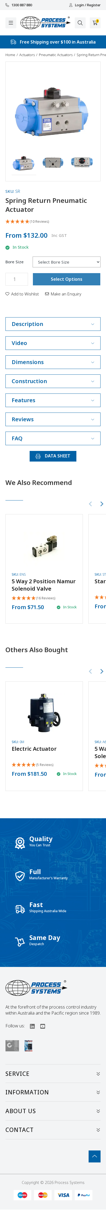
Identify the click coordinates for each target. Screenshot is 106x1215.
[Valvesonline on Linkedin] (30, 1026)
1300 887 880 (21, 5)
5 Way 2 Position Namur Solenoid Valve (44, 585)
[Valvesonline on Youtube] (40, 1026)
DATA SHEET (57, 456)
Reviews (23, 419)
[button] (24, 163)
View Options (44, 565)
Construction (29, 381)
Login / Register (88, 5)
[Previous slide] (90, 504)
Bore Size (14, 262)
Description (27, 324)
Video (19, 343)
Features (23, 400)
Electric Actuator (34, 748)
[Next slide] (101, 504)
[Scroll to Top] (95, 1156)
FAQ (17, 438)
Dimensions (28, 362)
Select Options (66, 279)
